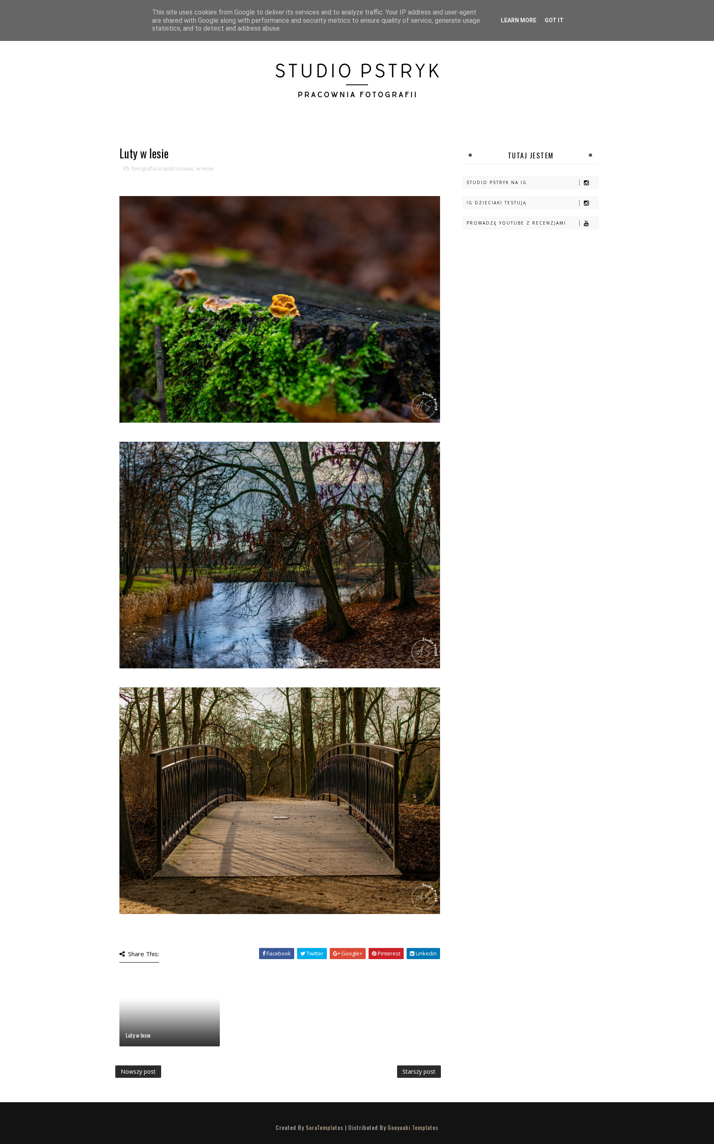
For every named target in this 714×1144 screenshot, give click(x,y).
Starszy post (419, 1071)
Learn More (518, 20)
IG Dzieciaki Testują (496, 203)
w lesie (205, 168)
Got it (554, 20)
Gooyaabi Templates (413, 1127)
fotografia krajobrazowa (162, 168)
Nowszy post (138, 1071)
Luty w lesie (138, 1035)
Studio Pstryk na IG (496, 182)
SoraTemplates (324, 1127)
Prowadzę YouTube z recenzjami (516, 223)
